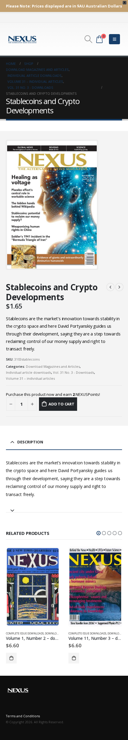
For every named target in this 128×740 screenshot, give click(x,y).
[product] (32, 587)
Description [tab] (30, 442)
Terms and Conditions (23, 716)
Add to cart (61, 404)
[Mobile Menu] (114, 39)
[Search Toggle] (88, 39)
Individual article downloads (28, 372)
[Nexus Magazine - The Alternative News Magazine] (22, 39)
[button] (98, 533)
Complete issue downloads (25, 633)
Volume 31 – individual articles (30, 378)
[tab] (64, 507)
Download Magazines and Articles (53, 366)
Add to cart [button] (11, 658)
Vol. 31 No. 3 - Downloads (73, 372)
